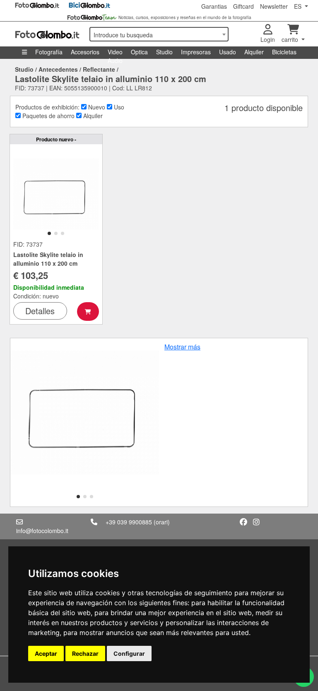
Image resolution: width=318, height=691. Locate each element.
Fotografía (49, 52)
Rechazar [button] (85, 653)
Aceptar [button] (46, 653)
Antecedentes (58, 69)
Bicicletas (284, 52)
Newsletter (274, 6)
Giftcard (243, 6)
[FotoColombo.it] (47, 34)
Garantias (214, 6)
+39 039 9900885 (129, 522)
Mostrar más (182, 347)
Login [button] (267, 39)
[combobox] (159, 34)
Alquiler (254, 52)
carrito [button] (291, 39)
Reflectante (99, 69)
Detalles (40, 311)
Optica (139, 52)
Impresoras (196, 52)
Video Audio (115, 53)
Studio (164, 52)
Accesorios (85, 52)
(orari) (162, 522)
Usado (227, 52)
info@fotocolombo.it (42, 530)
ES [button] (298, 6)
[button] (49, 233)
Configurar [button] (129, 653)
